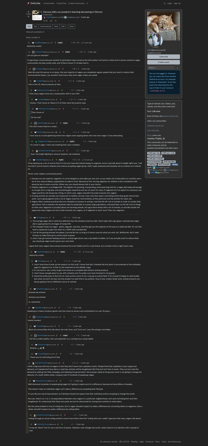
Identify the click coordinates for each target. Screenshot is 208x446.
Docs (157, 442)
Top (35, 26)
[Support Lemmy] (87, 3)
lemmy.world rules (170, 116)
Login (170, 3)
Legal (141, 442)
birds (149, 135)
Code (164, 442)
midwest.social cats (155, 126)
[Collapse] (29, 43)
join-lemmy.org (174, 442)
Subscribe (163, 57)
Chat (71, 26)
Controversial (45, 26)
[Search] (165, 3)
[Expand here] (37, 15)
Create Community (76, 3)
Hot (29, 26)
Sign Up (177, 3)
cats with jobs (153, 131)
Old (62, 26)
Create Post (61, 3)
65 (47, 21)
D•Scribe (35, 3)
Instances (149, 442)
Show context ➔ (33, 37)
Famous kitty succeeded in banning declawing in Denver (73, 12)
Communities (49, 3)
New (56, 26)
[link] (51, 21)
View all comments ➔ (35, 32)
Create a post (163, 62)
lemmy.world (47, 15)
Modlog (174, 164)
